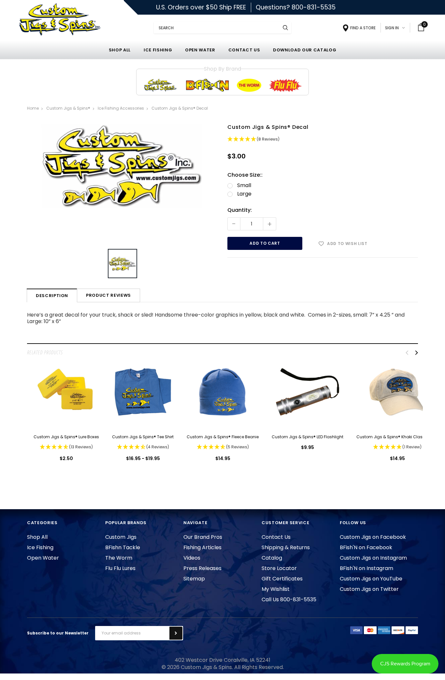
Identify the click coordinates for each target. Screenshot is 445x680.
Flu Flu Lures (120, 568)
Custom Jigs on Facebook (373, 537)
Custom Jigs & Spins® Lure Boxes (66, 437)
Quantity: (239, 210)
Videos (191, 558)
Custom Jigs (120, 537)
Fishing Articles (202, 547)
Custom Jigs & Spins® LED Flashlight (307, 437)
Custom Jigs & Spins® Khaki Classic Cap (397, 437)
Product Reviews (108, 295)
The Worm (118, 558)
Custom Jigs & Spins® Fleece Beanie (223, 437)
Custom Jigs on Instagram (373, 558)
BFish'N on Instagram (366, 568)
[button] (322, 139)
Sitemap (194, 578)
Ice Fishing (40, 547)
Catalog (272, 558)
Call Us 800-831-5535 (289, 599)
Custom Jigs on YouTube (371, 578)
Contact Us (276, 537)
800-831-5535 (314, 7)
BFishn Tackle (122, 547)
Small (244, 185)
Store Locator (279, 568)
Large (244, 194)
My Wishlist (276, 589)
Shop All (37, 537)
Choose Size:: (245, 175)
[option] (122, 182)
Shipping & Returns (286, 547)
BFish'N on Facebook (366, 547)
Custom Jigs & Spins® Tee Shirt (143, 437)
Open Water (43, 558)
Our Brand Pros (202, 537)
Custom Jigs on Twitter (369, 589)
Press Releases (202, 568)
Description (52, 295)
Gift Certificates (282, 578)
